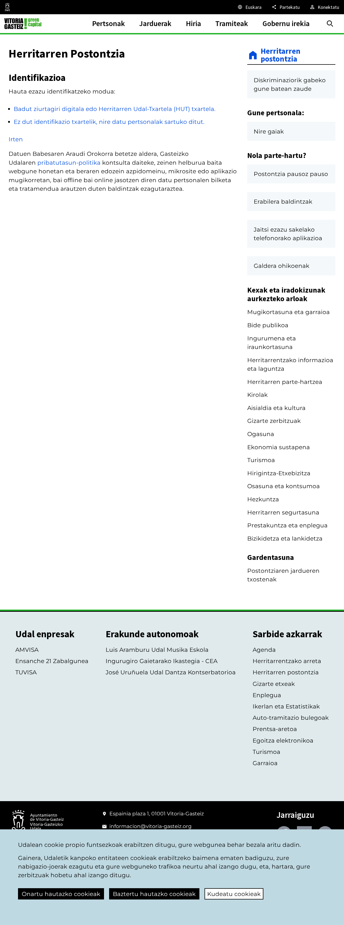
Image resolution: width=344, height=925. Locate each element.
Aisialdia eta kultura (276, 407)
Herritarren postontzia (280, 55)
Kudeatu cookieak (234, 893)
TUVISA (26, 672)
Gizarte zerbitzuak (274, 420)
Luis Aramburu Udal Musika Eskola (157, 649)
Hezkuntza (263, 499)
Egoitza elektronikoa (283, 740)
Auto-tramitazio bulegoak (291, 717)
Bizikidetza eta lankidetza (284, 538)
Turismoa (261, 459)
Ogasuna (260, 433)
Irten (16, 139)
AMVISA (26, 649)
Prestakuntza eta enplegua (287, 525)
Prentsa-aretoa (275, 728)
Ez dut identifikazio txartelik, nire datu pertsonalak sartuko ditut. (109, 121)
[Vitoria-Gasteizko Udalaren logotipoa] (38, 822)
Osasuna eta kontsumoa (283, 486)
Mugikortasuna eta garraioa (288, 311)
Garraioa (265, 763)
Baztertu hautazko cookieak (154, 893)
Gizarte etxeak (274, 683)
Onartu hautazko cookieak (61, 893)
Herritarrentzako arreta (287, 660)
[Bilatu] (330, 23)
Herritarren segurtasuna (283, 512)
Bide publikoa (267, 325)
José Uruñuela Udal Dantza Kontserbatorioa (171, 672)
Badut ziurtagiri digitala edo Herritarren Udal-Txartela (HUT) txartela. (115, 108)
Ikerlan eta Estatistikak (286, 706)
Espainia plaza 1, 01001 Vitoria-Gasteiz (156, 814)
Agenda (264, 649)
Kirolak (257, 394)
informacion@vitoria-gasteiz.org (150, 826)
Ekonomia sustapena (278, 447)
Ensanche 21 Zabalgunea (51, 660)
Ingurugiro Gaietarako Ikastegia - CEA (161, 660)
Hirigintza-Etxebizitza (278, 473)
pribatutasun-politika (69, 162)
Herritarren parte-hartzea (284, 381)
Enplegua (267, 695)
